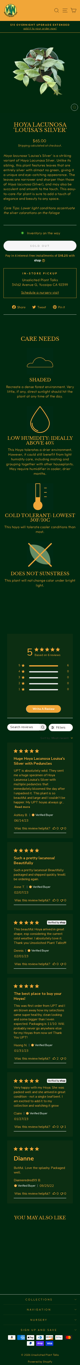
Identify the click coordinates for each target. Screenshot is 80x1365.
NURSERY (39, 1319)
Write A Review (44, 709)
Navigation (39, 1309)
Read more (22, 807)
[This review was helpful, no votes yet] (54, 828)
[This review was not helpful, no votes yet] (61, 828)
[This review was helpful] (54, 1058)
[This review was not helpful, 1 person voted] (61, 1127)
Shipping (24, 145)
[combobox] (56, 738)
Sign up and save (39, 1330)
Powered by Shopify (40, 1361)
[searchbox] (23, 727)
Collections (39, 1299)
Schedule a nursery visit (40, 292)
